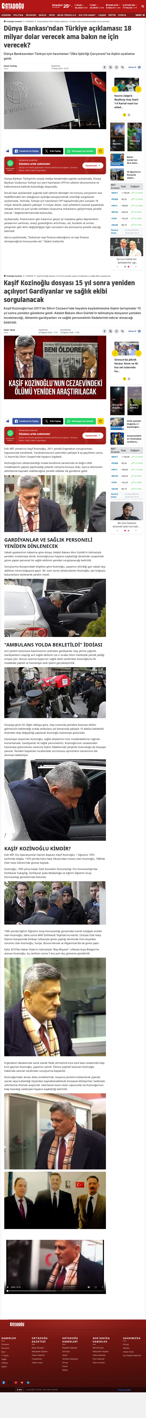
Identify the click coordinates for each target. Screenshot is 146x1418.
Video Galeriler (38, 1355)
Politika (4, 1363)
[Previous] (115, 89)
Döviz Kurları (98, 1348)
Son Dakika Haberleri (132, 1355)
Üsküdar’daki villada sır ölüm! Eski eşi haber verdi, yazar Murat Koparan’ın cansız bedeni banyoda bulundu (127, 525)
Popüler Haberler (69, 1348)
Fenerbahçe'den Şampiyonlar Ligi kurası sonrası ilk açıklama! (126, 261)
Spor (3, 1352)
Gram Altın (113, 5)
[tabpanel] (126, 94)
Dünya (65, 1363)
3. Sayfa (4, 1355)
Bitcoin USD (129, 5)
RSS (20, 1389)
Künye (126, 1344)
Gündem (5, 1344)
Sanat (64, 1355)
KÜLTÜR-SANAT (87, 15)
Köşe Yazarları (38, 1348)
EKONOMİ (31, 15)
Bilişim (65, 1370)
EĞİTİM (112, 15)
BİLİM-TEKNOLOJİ (66, 15)
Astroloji (66, 1351)
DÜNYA (122, 15)
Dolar (79, 5)
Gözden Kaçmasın (70, 1359)
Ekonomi (5, 1348)
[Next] (138, 89)
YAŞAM (102, 15)
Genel (65, 1366)
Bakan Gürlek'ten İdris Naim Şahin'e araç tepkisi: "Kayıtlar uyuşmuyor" (133, 160)
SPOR (52, 15)
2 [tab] (128, 115)
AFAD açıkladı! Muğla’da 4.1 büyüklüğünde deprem (134, 424)
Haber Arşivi (37, 1363)
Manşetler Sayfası (39, 1351)
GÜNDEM (6, 15)
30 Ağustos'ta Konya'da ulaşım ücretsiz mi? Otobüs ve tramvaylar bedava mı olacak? (133, 174)
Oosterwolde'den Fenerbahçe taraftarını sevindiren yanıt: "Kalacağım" (134, 438)
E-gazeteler (37, 1359)
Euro (93, 5)
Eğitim (4, 1367)
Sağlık (4, 1359)
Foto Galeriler (99, 1359)
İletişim (126, 1348)
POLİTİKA (18, 15)
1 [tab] (124, 115)
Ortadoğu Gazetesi (14, 21)
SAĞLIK (42, 15)
